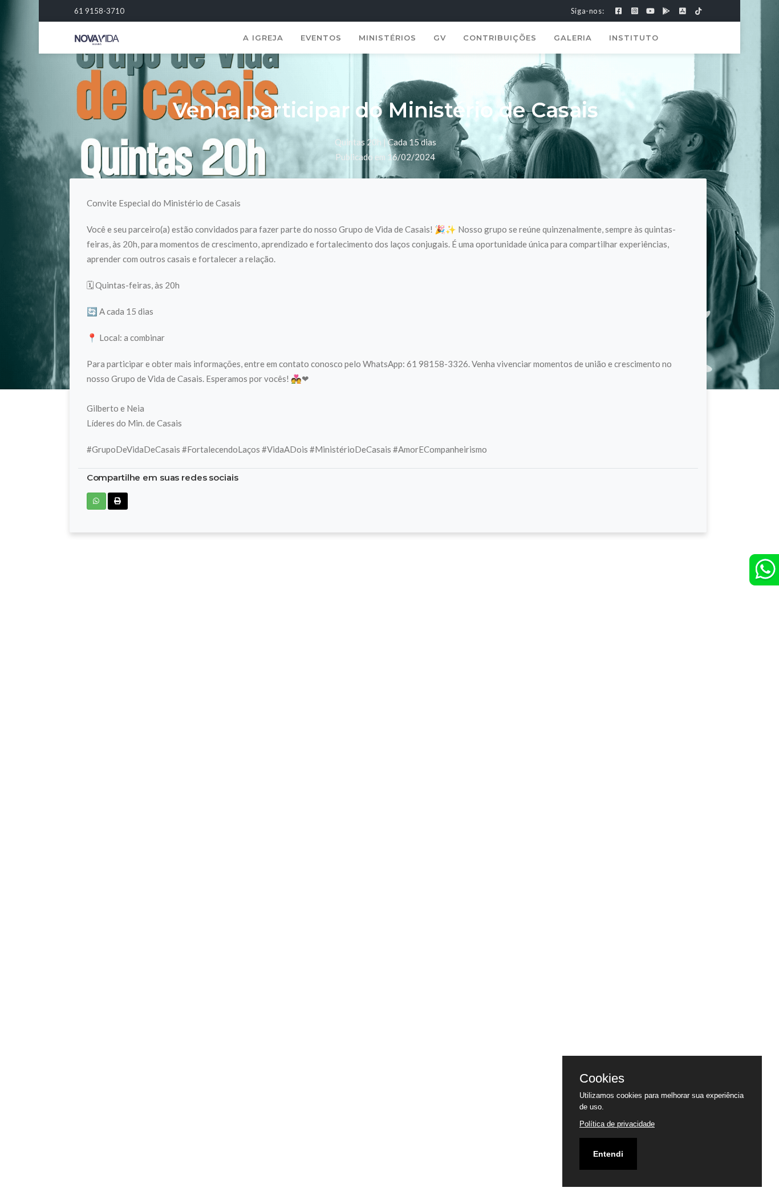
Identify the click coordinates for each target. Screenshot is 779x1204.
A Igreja (263, 37)
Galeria (573, 37)
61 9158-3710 (99, 10)
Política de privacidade (617, 1124)
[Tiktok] (698, 11)
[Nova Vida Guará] (97, 39)
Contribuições (500, 37)
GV (439, 37)
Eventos (321, 37)
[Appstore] (682, 11)
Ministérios (387, 37)
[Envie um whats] (764, 569)
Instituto (634, 37)
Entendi (608, 1153)
